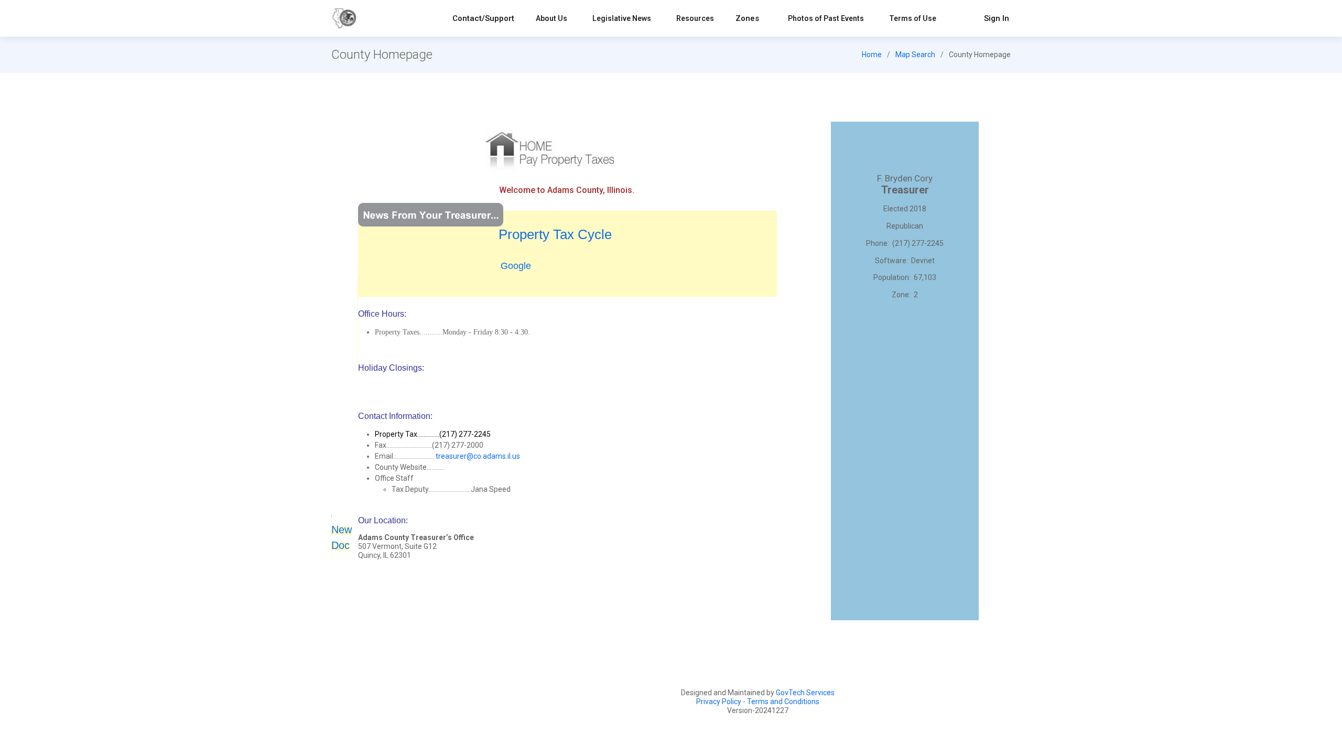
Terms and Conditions (783, 701)
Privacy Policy (718, 701)
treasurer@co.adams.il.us (478, 456)
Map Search (915, 54)
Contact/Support (483, 18)
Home (872, 54)
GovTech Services (805, 692)
